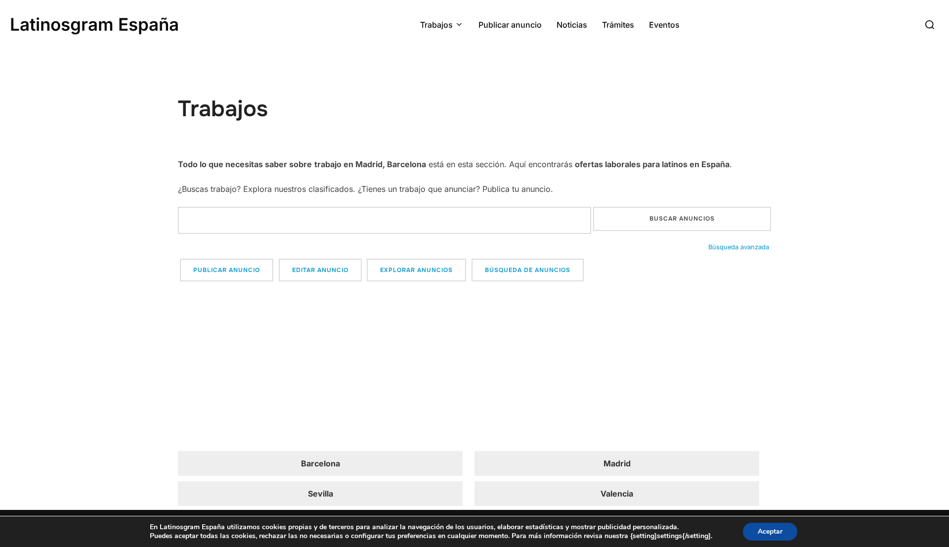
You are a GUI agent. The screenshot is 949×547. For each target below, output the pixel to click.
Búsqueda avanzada (738, 247)
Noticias (572, 25)
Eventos (664, 25)
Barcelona (320, 463)
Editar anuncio (320, 270)
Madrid (617, 463)
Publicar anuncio (510, 25)
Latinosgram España (94, 24)
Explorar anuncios (416, 270)
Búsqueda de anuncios (527, 270)
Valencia (617, 494)
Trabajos (436, 25)
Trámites (618, 25)
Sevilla (320, 494)
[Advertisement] (474, 368)
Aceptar (770, 531)
